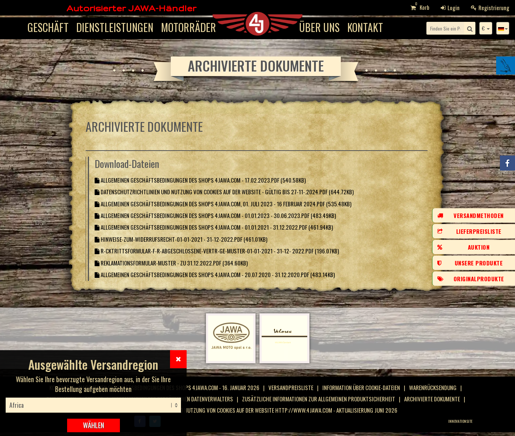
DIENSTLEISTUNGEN (114, 27)
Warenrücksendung (433, 387)
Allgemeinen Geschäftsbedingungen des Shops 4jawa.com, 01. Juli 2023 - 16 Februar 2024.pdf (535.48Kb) (225, 204)
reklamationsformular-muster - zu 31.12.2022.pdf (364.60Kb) (174, 263)
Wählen (93, 425)
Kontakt (365, 27)
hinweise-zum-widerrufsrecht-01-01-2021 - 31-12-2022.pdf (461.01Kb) (183, 239)
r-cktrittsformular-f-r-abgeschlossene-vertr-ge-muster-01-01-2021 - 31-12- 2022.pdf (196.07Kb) (219, 251)
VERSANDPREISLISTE (290, 387)
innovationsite (460, 421)
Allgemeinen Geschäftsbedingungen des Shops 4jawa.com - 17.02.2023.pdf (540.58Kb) (203, 180)
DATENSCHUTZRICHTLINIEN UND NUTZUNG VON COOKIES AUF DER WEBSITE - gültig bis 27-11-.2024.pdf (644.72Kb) (227, 192)
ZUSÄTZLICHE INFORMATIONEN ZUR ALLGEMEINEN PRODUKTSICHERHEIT (318, 399)
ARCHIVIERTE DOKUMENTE (432, 399)
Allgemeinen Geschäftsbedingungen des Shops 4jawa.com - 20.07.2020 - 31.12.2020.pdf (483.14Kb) (217, 274)
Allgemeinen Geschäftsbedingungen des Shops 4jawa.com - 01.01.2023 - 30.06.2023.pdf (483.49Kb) (218, 215)
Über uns (319, 27)
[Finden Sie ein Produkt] (469, 28)
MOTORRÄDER (188, 27)
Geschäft (48, 27)
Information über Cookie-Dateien (361, 387)
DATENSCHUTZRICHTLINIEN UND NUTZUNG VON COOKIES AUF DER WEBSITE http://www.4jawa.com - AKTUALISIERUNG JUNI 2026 (255, 410)
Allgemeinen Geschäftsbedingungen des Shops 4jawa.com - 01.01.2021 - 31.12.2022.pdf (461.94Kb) (216, 227)
